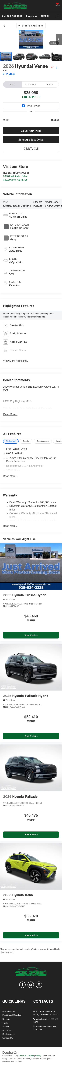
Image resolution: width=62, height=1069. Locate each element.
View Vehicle (31, 635)
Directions (31, 16)
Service (5, 1026)
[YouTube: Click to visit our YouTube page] (30, 985)
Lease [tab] (49, 84)
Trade (5, 1023)
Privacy (38, 1056)
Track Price (33, 105)
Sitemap (31, 1056)
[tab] (11, 441)
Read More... (10, 414)
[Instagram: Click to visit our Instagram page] (39, 985)
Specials (6, 1019)
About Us (6, 1030)
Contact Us (7, 1038)
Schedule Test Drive (31, 139)
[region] (31, 120)
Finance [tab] (31, 84)
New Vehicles (8, 1011)
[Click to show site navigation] (57, 16)
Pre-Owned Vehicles (11, 1015)
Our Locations (8, 1034)
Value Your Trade (31, 130)
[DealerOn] (10, 1052)
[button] (12, 16)
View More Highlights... (16, 360)
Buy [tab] (12, 84)
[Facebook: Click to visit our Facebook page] (22, 985)
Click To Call (31, 148)
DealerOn (22, 1056)
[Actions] (56, 67)
